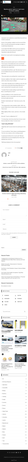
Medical (14, 429)
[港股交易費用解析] (21, 325)
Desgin (14, 399)
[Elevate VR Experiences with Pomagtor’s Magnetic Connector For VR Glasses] (7, 358)
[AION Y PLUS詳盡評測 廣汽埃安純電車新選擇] (7, 325)
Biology (14, 390)
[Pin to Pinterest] (20, 148)
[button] (2, 187)
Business (14, 393)
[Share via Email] (21, 148)
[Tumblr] (14, 452)
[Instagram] (11, 452)
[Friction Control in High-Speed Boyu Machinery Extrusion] (14, 183)
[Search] (26, 2)
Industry (14, 414)
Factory (14, 405)
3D (14, 378)
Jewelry (14, 420)
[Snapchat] (22, 2)
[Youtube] (21, 2)
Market (14, 426)
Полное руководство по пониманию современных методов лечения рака (7, 348)
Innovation (14, 417)
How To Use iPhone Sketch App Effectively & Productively (20, 365)
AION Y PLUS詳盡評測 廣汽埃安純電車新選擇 (7, 331)
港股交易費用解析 (19, 330)
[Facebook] (7, 452)
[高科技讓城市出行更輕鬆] (21, 340)
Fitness (14, 408)
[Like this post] (16, 148)
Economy (14, 402)
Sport (14, 437)
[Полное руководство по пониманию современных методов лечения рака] (7, 340)
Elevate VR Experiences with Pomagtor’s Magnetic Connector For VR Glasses (7, 366)
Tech (14, 440)
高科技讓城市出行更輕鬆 (20, 345)
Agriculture (14, 384)
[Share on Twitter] (18, 148)
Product (14, 434)
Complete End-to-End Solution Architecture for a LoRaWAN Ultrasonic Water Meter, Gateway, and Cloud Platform (13, 260)
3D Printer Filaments (14, 381)
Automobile (14, 387)
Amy (11, 12)
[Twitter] (15, 2)
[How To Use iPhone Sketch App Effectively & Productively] (21, 358)
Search (2, 247)
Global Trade (14, 411)
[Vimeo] (24, 2)
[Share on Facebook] (17, 148)
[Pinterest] (18, 2)
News (14, 431)
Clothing (14, 396)
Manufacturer (14, 423)
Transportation (14, 443)
